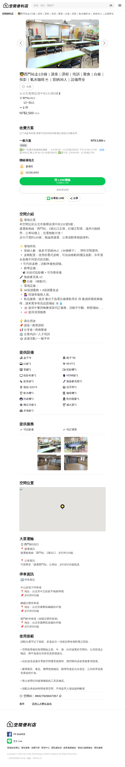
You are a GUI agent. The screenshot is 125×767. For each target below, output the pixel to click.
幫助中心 (45, 747)
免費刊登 (35, 747)
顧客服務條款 (69, 747)
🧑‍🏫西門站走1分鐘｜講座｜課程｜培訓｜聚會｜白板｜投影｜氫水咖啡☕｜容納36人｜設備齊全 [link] (66, 14)
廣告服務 (25, 747)
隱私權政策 (56, 747)
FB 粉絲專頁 (19, 734)
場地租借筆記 (13, 747)
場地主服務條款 (85, 747)
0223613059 (32, 172)
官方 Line (17, 741)
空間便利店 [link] (8, 14)
